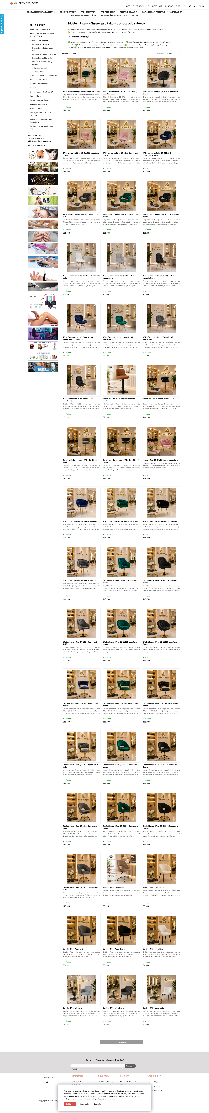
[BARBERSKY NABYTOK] (43, 167)
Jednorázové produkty (38, 104)
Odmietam (98, 1104)
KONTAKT (169, 6)
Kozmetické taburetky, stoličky (44, 54)
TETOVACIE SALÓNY (128, 12)
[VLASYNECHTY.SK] (43, 1082)
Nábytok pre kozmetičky (39, 40)
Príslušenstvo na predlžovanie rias (42, 127)
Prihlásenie (130, 1066)
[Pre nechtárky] (43, 236)
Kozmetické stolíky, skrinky (42, 58)
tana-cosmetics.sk (155, 1090)
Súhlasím (69, 1104)
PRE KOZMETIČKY (68, 12)
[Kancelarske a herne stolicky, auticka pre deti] (43, 333)
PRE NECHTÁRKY (88, 12)
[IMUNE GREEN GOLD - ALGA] (43, 356)
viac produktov (121, 1042)
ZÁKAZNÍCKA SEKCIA (141, 6)
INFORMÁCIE (157, 6)
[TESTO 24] (43, 367)
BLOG (178, 6)
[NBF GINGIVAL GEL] (43, 345)
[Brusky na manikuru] (43, 275)
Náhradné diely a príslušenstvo (44, 75)
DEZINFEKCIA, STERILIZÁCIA (83, 15)
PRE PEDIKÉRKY (108, 12)
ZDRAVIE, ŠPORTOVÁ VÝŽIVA (114, 15)
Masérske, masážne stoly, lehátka (42, 63)
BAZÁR (135, 15)
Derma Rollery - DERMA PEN (41, 92)
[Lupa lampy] (43, 212)
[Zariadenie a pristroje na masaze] (43, 190)
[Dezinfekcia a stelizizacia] (43, 249)
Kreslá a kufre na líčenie (39, 100)
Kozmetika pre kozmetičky (40, 79)
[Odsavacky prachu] (43, 262)
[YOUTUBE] (47, 1082)
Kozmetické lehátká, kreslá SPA (42, 49)
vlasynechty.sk (153, 1082)
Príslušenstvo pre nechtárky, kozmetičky (41, 120)
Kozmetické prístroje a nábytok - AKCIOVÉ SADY (42, 34)
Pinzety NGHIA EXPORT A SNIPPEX (40, 114)
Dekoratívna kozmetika (39, 83)
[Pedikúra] (43, 224)
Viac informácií (110, 1099)
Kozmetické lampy (37, 96)
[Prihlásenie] (195, 6)
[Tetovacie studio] (43, 179)
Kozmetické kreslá (39, 44)
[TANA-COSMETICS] (43, 200)
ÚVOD (128, 6)
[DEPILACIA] (43, 318)
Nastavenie (84, 1104)
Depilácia (33, 88)
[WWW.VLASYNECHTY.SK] (24, 3)
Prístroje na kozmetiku (39, 29)
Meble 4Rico (40, 72)
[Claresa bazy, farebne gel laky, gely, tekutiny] (43, 301)
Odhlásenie (76, 1069)
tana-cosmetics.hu (155, 1086)
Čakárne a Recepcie (40, 68)
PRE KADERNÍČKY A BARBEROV (41, 12)
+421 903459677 (132, 1082)
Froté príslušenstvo (38, 108)
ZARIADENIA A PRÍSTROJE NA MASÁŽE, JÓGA (162, 12)
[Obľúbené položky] (190, 6)
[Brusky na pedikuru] (43, 287)
